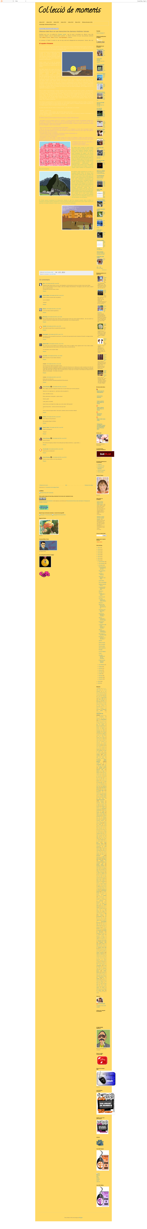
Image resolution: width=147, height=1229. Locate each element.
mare (101, 876)
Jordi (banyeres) (99, 845)
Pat (105, 913)
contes (98, 754)
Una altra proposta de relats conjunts (102, 600)
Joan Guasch (99, 835)
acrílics (99, 696)
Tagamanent (101, 977)
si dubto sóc (102, 969)
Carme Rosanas (46, 386)
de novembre (102, 563)
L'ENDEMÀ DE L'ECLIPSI (104, 183)
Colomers (103, 749)
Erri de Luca (98, 785)
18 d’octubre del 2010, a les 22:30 (59, 386)
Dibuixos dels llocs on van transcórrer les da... (102, 606)
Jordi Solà (103, 847)
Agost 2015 (104, 697)
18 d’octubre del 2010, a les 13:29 (55, 316)
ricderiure (98, 956)
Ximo (101, 991)
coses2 (97, 763)
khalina (44, 416)
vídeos (104, 986)
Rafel (97, 944)
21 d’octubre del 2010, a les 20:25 (59, 457)
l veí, (48, 34)
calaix (104, 729)
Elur (101, 781)
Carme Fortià (98, 740)
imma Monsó (98, 821)
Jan (105, 825)
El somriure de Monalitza (101, 468)
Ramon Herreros (99, 946)
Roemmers (98, 959)
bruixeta (97, 728)
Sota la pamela (100, 251)
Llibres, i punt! (100, 83)
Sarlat (105, 965)
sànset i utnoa (46, 295)
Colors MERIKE (99, 750)
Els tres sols (99, 777)
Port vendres (100, 929)
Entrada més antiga (89, 485)
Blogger (80, 1217)
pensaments (99, 916)
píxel (101, 926)
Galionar (97, 807)
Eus (105, 789)
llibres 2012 (77, 22)
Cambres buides (100, 240)
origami (97, 912)
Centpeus (100, 464)
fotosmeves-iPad (100, 799)
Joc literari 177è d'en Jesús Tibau (102, 611)
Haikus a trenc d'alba (100, 813)
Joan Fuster (103, 834)
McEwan (97, 882)
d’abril (100, 673)
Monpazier (98, 895)
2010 (99, 560)
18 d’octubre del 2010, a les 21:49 (54, 363)
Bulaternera (98, 729)
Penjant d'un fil (102, 597)
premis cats (104, 933)
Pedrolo (102, 915)
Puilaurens (103, 938)
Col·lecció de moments (69, 11)
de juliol (100, 668)
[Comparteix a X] (61, 272)
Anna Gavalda (99, 708)
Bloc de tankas (100, 724)
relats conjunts (100, 952)
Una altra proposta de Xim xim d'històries (102, 657)
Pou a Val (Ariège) (102, 582)
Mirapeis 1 (101, 602)
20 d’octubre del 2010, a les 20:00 (59, 438)
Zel (97, 992)
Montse (44, 308)
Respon (44, 291)
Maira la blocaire (101, 872)
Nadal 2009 (98, 904)
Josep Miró (98, 850)
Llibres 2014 (63, 22)
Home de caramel (101, 470)
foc (98, 795)
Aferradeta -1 (105, 340)
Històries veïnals (100, 516)
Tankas (97, 978)
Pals (104, 912)
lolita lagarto (45, 334)
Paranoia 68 (99, 219)
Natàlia (97, 907)
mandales (98, 873)
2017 (99, 547)
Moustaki (104, 899)
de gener (101, 679)
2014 (99, 552)
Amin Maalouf (101, 705)
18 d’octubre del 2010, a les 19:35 (55, 355)
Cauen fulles (101, 580)
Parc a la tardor (102, 644)
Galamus (103, 806)
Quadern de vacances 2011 (101, 939)
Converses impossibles (100, 758)
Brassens (103, 727)
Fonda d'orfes (103, 795)
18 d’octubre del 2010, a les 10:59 (54, 308)
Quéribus (103, 943)
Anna (104, 706)
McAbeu (103, 881)
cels (104, 745)
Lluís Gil (98, 867)
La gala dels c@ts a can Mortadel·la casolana (102, 626)
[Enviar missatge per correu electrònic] (56, 272)
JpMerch (103, 850)
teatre (104, 978)
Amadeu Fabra (103, 704)
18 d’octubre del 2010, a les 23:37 (53, 416)
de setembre (101, 664)
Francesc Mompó (100, 802)
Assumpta (101, 716)
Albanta (103, 701)
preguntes (98, 933)
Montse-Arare (101, 896)
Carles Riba (98, 738)
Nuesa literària (100, 49)
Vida (100, 986)
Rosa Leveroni (103, 960)
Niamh (102, 907)
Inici (66, 485)
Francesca (98, 803)
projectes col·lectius (100, 935)
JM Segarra (98, 830)
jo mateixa (104, 830)
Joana (97, 838)
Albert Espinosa (99, 702)
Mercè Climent (103, 883)
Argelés (101, 715)
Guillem (97, 812)
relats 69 (103, 951)
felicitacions (98, 791)
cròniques (98, 764)
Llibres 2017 (41, 22)
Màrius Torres (103, 877)
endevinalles (100, 782)
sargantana (98, 965)
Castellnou (103, 741)
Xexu (97, 991)
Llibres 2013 (70, 22)
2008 (99, 683)
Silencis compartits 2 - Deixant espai (102, 619)
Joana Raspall (100, 839)
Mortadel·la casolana (100, 898)
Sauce (99, 966)
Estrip (102, 789)
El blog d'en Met (101, 466)
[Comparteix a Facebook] (63, 272)
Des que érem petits (102, 765)
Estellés (103, 785)
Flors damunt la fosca (102, 571)
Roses (99, 961)
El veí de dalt (45, 449)
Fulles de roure (102, 642)
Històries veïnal (61, 34)
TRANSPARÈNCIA (101, 92)
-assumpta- (98, 688)
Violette (103, 987)
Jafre (102, 825)
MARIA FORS (46, 343)
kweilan (102, 852)
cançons (104, 732)
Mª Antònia (103, 869)
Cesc (104, 746)
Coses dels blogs (52, 274)
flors (105, 794)
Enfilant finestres (100, 64)
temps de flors (99, 979)
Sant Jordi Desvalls (100, 964)
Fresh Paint (104, 803)
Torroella (101, 982)
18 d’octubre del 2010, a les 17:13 (56, 334)
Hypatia (103, 819)
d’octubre (101, 565)
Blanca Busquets (101, 723)
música (103, 903)
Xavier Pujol (101, 990)
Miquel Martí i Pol (103, 887)
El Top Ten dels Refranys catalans (102, 661)
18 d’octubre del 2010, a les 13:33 (54, 326)
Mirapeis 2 (101, 591)
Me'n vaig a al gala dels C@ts (102, 634)
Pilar (44, 283)
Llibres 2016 (49, 22)
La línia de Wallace (101, 200)
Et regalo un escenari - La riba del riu (102, 637)
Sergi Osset (98, 968)
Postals (99, 930)
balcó (104, 718)
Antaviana (104, 709)
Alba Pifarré (98, 701)
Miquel (99, 886)
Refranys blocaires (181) (87, 22)
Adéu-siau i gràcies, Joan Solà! (102, 577)
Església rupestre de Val (102, 585)
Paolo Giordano (99, 913)
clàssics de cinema (101, 73)
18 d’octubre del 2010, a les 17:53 (56, 343)
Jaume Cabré (100, 826)
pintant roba (98, 925)
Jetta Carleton (102, 829)
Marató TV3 (104, 873)
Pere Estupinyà (103, 920)
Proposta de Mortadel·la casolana (102, 615)
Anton (101, 710)
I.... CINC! (105, 277)
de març (101, 675)
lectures (98, 855)
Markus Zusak (98, 878)
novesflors (45, 355)
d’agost (100, 666)
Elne (104, 776)
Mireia (99, 889)
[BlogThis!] (60, 272)
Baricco (104, 720)
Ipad (101, 823)
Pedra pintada (101, 471)
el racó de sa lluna (101, 129)
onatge (103, 911)
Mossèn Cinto (99, 899)
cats (101, 744)
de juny (100, 670)
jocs (97, 842)
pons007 (104, 928)
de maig (101, 671)
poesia (98, 928)
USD (101, 983)
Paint (101, 912)
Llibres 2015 (56, 22)
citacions (98, 749)
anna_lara (98, 709)
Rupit (103, 961)
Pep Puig (100, 917)
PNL (104, 926)
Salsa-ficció (99, 180)
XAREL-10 (99, 120)
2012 (99, 556)
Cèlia (101, 745)
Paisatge (100, 649)
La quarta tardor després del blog (102, 588)
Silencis (103, 972)
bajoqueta (98, 718)
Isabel (100, 824)
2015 (99, 551)
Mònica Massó (99, 894)
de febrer (101, 677)
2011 (99, 558)
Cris (103, 763)
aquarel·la (99, 713)
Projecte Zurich (101, 934)
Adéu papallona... (102, 647)
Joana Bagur (103, 838)
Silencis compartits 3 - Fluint (102, 594)
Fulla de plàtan (102, 646)
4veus (101, 695)
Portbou (105, 929)
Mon (102, 891)
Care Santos (101, 736)
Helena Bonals (99, 815)
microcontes (104, 885)
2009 (99, 681)
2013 (99, 554)
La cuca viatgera (102, 651)
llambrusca (98, 856)
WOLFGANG (104, 76)
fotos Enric (101, 798)
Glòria (103, 811)
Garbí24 (44, 326)
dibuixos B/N (99, 769)
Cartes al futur (100, 502)
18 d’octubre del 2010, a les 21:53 (54, 377)
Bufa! (105, 324)
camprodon (98, 732)
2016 (99, 549)
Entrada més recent (44, 485)
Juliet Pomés (99, 851)
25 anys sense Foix (100, 693)
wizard (105, 988)
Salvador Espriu (102, 963)
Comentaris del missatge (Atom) (52, 487)
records (105, 946)
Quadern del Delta (102, 941)
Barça (100, 720)
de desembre (102, 561)
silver (97, 973)
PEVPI (104, 922)
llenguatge (103, 858)
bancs (97, 719)
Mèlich (103, 882)
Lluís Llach (103, 867)
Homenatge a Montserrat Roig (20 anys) (47, 24)
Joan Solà (103, 837)
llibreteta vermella (100, 865)
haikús (103, 812)
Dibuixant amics (102, 768)
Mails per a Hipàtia (101, 171)
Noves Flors (102, 908)
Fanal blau (101, 790)
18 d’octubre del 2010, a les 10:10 (56, 295)
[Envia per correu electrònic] (58, 272)
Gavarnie (98, 808)
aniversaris (98, 706)
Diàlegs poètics (102, 767)
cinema (103, 747)
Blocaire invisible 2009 (100, 725)
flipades (101, 794)
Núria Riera (98, 909)
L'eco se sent (100, 138)
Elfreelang (45, 316)
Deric (105, 764)
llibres (105, 859)
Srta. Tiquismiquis (63, 37)
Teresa (97, 981)
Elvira (105, 781)
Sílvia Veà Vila (102, 973)
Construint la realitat (101, 622)
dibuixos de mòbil (100, 771)
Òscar (52, 37)
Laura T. (103, 854)
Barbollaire (103, 719)
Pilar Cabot (103, 924)
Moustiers (101, 900)
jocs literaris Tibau (101, 843)
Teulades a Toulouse (101, 574)
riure (102, 956)
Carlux (104, 738)
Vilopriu (97, 987)
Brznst (103, 728)
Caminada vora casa (100, 731)
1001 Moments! (105, 291)
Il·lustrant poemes (100, 820)
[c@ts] (102, 1064)
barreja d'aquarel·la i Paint (101, 722)
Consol (102, 753)
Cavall (100, 653)
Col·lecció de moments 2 (48, 500)
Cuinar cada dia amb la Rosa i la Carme (100, 402)
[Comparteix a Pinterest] (64, 272)
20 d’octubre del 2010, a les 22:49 (56, 449)
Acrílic (105, 695)
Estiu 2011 (98, 786)
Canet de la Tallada (101, 733)
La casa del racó (100, 175)
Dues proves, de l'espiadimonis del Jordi (102, 568)
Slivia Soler (98, 974)
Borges (97, 727)
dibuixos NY (98, 772)
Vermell (100, 640)
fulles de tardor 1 (101, 804)
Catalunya (98, 742)
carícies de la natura (100, 737)
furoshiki (98, 806)
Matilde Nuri (98, 881)
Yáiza (104, 991)
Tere (104, 979)
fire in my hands (100, 268)
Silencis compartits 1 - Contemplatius (102, 631)
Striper (104, 974)
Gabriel (44, 37)
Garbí (103, 807)
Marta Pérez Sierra (100, 880)
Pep (105, 916)
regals (100, 950)
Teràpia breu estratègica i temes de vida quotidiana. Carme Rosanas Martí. (101, 427)
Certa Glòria (98, 746)
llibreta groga (99, 864)
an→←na (99, 267)
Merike (99, 885)
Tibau (102, 981)
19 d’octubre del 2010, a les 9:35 (56, 427)
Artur (105, 715)
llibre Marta (98, 859)
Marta (104, 878)
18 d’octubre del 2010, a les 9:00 (52, 283)
